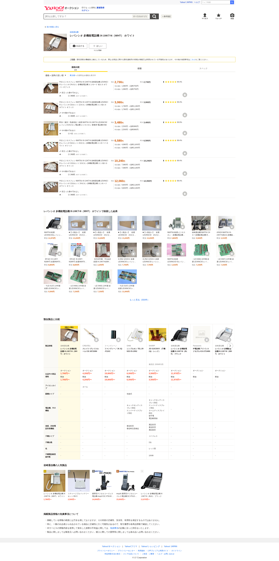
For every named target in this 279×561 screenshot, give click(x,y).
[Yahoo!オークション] (62, 7)
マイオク (205, 18)
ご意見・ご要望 (148, 554)
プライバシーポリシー (106, 551)
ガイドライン (176, 551)
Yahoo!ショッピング (150, 546)
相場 (139, 68)
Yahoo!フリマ (131, 546)
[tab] (76, 68)
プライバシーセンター (126, 551)
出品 (232, 18)
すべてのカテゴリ (140, 16)
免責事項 (114, 528)
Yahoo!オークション (111, 546)
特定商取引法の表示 (112, 554)
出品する (80, 46)
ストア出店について (131, 554)
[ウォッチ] (185, 95)
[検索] (232, 2)
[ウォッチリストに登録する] (74, 340)
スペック (203, 68)
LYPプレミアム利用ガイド (158, 551)
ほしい (99, 46)
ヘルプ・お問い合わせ (165, 554)
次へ (230, 346)
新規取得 (100, 8)
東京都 (72, 75)
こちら (192, 60)
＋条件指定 (166, 16)
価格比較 (75, 68)
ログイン (85, 10)
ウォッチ (218, 18)
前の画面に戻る (53, 27)
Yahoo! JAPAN (186, 2)
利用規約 (141, 551)
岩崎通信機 (74, 32)
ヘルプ (197, 2)
